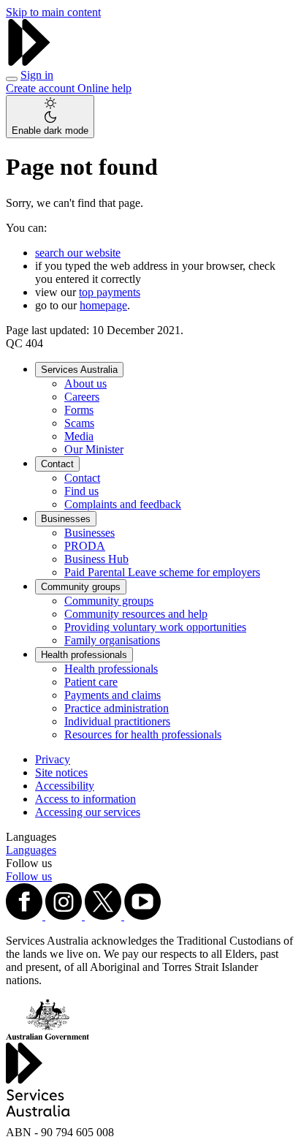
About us (85, 383)
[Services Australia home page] (29, 62)
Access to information (85, 799)
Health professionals (84, 654)
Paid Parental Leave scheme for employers (162, 572)
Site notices (61, 772)
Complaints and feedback (122, 504)
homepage (103, 305)
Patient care (91, 682)
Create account (41, 88)
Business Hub (96, 559)
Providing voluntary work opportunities (155, 627)
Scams (79, 423)
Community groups (81, 586)
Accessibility (64, 785)
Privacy (52, 759)
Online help (104, 88)
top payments (109, 292)
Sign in (36, 75)
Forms (79, 410)
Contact (57, 463)
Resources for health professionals (142, 734)
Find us (81, 491)
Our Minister (93, 449)
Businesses (66, 518)
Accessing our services (87, 812)
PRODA (84, 546)
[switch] (50, 116)
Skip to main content (53, 12)
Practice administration (116, 708)
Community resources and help (135, 614)
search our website (78, 252)
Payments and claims (112, 695)
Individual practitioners (117, 721)
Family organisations (112, 640)
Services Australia (79, 369)
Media (79, 436)
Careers (81, 396)
